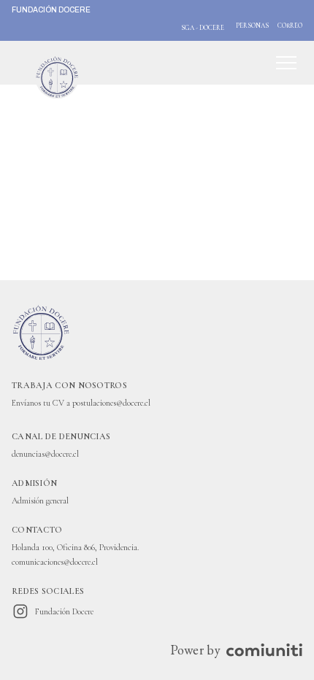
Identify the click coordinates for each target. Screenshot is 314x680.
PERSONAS (252, 26)
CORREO (289, 26)
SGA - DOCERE (202, 28)
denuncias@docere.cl (45, 454)
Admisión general (40, 500)
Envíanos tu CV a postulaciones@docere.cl (81, 403)
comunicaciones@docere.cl (55, 562)
